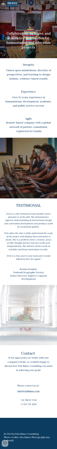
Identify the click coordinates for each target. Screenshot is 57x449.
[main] (28, 29)
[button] (3, 4)
